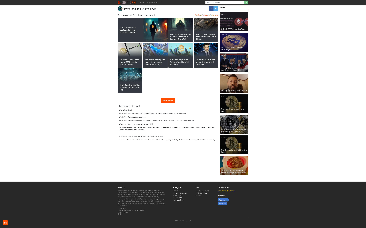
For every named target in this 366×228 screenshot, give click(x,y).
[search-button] (246, 2)
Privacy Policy (202, 193)
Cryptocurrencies (152, 2)
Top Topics (198, 15)
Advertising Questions (226, 191)
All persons (206, 15)
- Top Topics (177, 195)
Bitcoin (142, 2)
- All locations (178, 200)
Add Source (223, 200)
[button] (211, 8)
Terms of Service (203, 191)
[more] (161, 2)
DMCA (199, 195)
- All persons (177, 198)
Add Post (222, 204)
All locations (214, 15)
